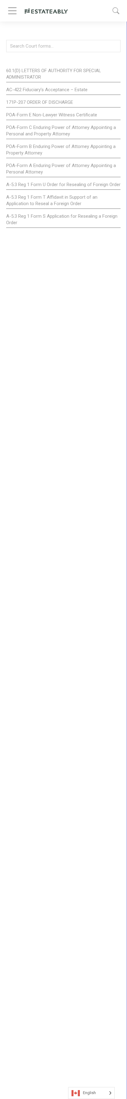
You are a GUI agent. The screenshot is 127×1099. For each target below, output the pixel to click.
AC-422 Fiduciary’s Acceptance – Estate (47, 89)
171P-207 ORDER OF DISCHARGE (39, 102)
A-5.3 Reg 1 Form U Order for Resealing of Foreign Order (63, 184)
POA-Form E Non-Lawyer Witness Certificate (51, 115)
